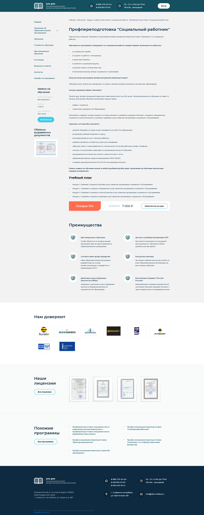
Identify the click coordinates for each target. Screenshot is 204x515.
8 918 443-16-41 (118, 485)
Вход (163, 6)
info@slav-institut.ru (155, 494)
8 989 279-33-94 (104, 4)
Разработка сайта (41, 512)
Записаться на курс (154, 206)
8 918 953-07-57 (103, 7)
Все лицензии (45, 392)
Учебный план (80, 177)
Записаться (46, 119)
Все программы (45, 442)
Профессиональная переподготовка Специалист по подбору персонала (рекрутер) (144, 442)
